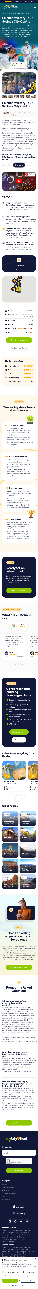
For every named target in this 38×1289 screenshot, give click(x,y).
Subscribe (19, 1171)
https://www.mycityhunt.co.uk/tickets (17, 1071)
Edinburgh (5, 1235)
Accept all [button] (10, 1280)
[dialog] (19, 1273)
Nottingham (21, 1237)
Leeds (4, 1232)
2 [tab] (19, 269)
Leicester (5, 1237)
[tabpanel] (19, 262)
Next (22, 664)
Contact (5, 1196)
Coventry (5, 1256)
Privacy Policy (19, 1166)
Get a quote (19, 740)
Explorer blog (6, 1190)
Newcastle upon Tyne (9, 1239)
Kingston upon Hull (8, 1241)
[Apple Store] (19, 1207)
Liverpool (14, 1235)
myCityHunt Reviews (9, 1193)
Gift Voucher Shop (8, 1187)
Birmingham (28, 1230)
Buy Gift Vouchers (20, 967)
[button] (19, 1286)
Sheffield (24, 1249)
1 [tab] (16, 269)
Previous (15, 664)
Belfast (27, 1235)
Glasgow (11, 1232)
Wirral (24, 1254)
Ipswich (12, 1237)
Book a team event (19, 732)
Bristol (18, 1232)
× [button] (35, 1259)
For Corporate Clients (19, 348)
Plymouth (21, 1239)
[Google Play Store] (19, 1213)
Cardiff (20, 1235)
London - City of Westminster (12, 1230)
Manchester (25, 1232)
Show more (19, 165)
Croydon (31, 1252)
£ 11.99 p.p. (20, 340)
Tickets (4, 1184)
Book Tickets (20, 591)
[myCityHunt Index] (11, 7)
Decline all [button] (28, 1280)
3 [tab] (22, 269)
